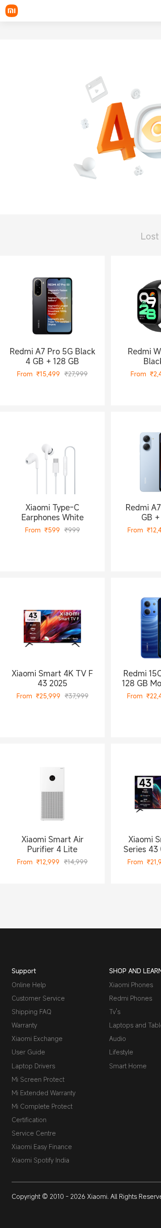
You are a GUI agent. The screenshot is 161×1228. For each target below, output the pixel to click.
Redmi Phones (130, 998)
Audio (117, 1038)
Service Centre (34, 1133)
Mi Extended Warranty (44, 1093)
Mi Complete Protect (42, 1106)
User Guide (28, 1052)
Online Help (29, 984)
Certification (29, 1119)
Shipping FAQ (31, 1011)
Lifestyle (121, 1052)
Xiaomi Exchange (37, 1038)
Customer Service (38, 998)
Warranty (24, 1025)
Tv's (114, 1011)
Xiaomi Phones (131, 984)
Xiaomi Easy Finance (42, 1146)
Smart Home (128, 1066)
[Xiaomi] (11, 10)
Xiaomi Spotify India (40, 1160)
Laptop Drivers (33, 1066)
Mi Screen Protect (38, 1079)
